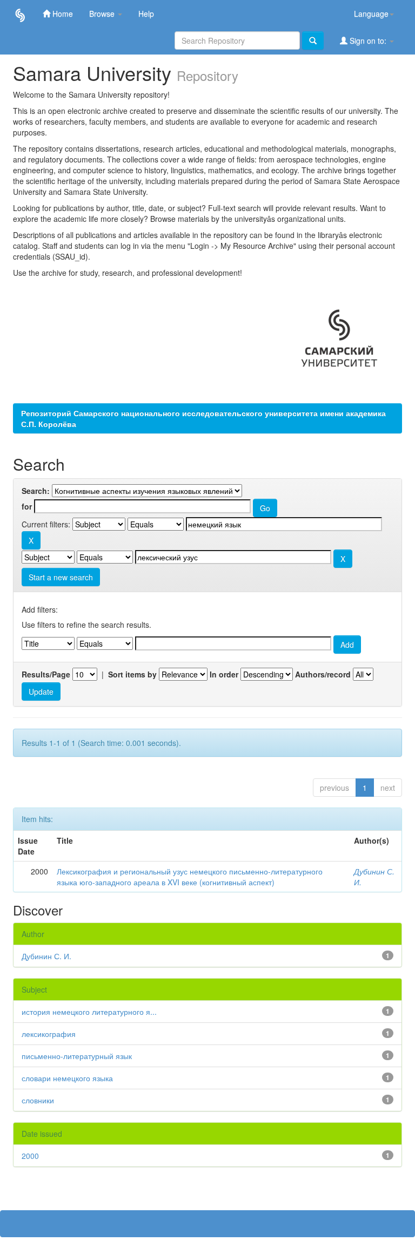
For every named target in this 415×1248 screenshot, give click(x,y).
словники (38, 1100)
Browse (103, 13)
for (27, 506)
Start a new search (61, 577)
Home (61, 13)
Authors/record (323, 674)
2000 (30, 1155)
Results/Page (46, 674)
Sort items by (132, 674)
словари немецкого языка (67, 1078)
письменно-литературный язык (77, 1055)
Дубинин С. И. (46, 956)
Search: (36, 490)
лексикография (49, 1033)
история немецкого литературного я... (89, 1011)
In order (224, 674)
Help (146, 13)
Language (371, 13)
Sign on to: (368, 40)
